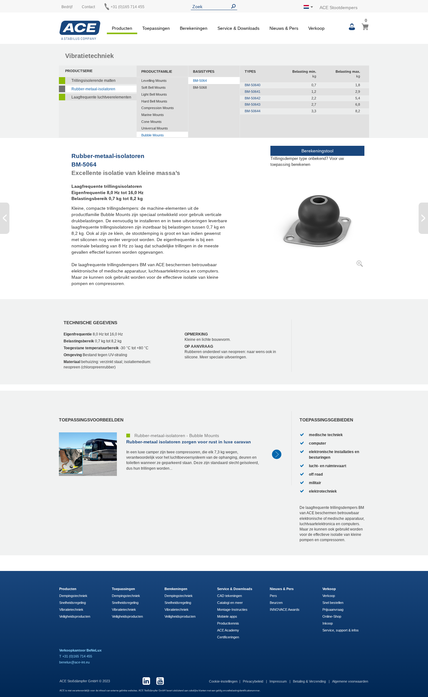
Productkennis (228, 623)
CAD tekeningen (229, 596)
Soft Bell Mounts (153, 87)
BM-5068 (200, 87)
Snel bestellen (332, 603)
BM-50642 (252, 98)
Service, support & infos (340, 630)
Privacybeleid (253, 681)
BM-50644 (252, 111)
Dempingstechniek (73, 596)
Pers (273, 596)
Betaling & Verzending (310, 681)
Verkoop (329, 589)
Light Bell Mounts (154, 94)
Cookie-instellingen (223, 681)
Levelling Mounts (154, 80)
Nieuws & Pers (282, 589)
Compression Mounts (157, 108)
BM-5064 (200, 80)
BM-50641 (252, 91)
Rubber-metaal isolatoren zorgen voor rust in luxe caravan (188, 441)
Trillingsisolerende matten (93, 80)
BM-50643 (252, 104)
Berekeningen (175, 589)
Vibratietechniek (71, 609)
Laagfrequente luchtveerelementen (101, 97)
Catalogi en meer (230, 603)
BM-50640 (252, 85)
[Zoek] (234, 6)
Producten (67, 589)
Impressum (278, 681)
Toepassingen (123, 589)
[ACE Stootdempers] (80, 30)
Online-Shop (331, 616)
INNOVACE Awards (285, 609)
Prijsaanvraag (332, 609)
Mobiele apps (227, 616)
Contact (88, 7)
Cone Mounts (151, 122)
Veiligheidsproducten (74, 616)
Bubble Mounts (152, 135)
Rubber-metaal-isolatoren (93, 89)
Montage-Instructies (232, 609)
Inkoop (327, 623)
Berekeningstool (317, 150)
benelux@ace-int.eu (74, 662)
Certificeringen (228, 637)
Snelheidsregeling (72, 603)
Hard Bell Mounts (154, 101)
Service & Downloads (234, 589)
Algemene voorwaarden (350, 681)
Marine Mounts (152, 115)
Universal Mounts (154, 128)
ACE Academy (228, 630)
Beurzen (276, 603)
